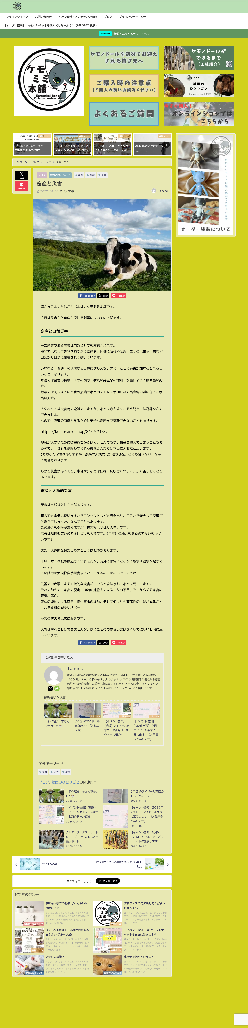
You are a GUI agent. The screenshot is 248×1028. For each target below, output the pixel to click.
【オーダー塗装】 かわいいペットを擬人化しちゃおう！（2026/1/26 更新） (51, 25)
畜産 (92, 175)
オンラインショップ (16, 16)
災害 (103, 175)
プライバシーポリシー (132, 16)
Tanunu (163, 191)
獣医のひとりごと (60, 175)
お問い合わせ (43, 16)
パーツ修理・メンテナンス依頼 (78, 16)
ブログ (108, 16)
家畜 (80, 175)
